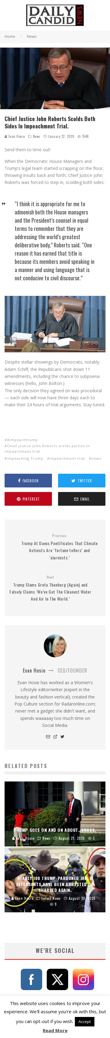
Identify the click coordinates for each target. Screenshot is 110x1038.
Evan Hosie (16, 136)
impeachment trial (67, 458)
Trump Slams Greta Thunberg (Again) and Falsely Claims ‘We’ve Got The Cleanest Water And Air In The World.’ (50, 588)
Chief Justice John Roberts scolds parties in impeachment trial (47, 449)
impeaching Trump (25, 458)
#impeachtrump (22, 439)
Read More (55, 1030)
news (96, 458)
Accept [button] (85, 1021)
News (36, 136)
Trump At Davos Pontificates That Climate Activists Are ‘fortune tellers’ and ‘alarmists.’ (59, 546)
